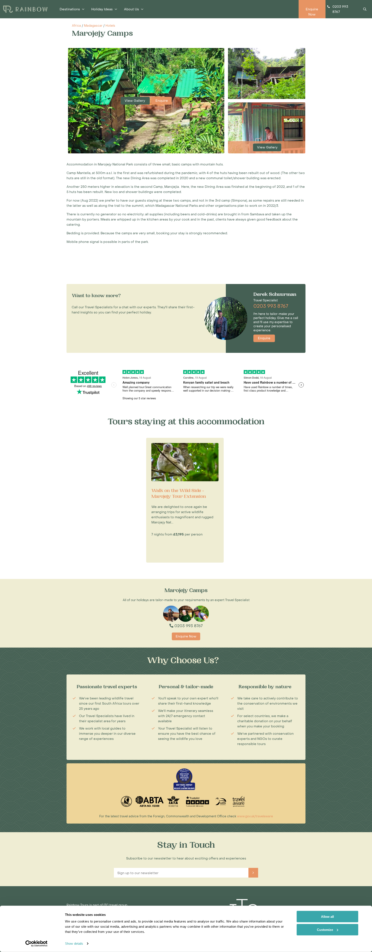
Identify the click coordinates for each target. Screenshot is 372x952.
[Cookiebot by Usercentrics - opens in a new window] (36, 943)
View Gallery (135, 101)
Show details (74, 943)
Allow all (327, 916)
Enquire (161, 101)
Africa (76, 26)
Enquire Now (186, 636)
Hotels (110, 26)
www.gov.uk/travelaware (255, 816)
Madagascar (93, 26)
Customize (325, 929)
